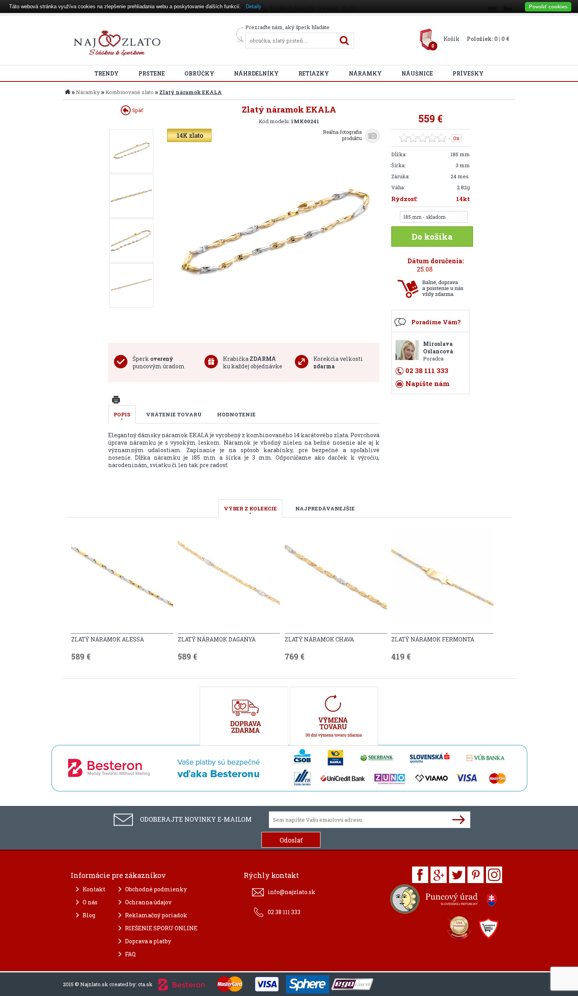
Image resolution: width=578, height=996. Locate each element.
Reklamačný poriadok (156, 915)
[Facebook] (420, 875)
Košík (452, 39)
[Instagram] (494, 875)
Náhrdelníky (256, 73)
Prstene (151, 73)
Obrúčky (199, 73)
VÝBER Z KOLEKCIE (250, 508)
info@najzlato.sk (291, 892)
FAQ (130, 954)
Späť (137, 110)
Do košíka (432, 236)
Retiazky (313, 73)
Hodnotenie (236, 414)
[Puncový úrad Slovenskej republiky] (444, 901)
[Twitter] (457, 875)
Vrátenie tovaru (174, 414)
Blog (89, 915)
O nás (90, 902)
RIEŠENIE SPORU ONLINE (161, 928)
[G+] (438, 875)
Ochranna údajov (148, 902)
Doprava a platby (148, 941)
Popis (122, 414)
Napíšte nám (427, 383)
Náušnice (417, 73)
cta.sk (145, 984)
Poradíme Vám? (436, 322)
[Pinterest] (475, 875)
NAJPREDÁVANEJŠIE (325, 508)
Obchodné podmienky (156, 889)
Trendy (106, 73)
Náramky (365, 73)
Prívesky (468, 73)
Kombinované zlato (129, 92)
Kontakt (94, 889)
